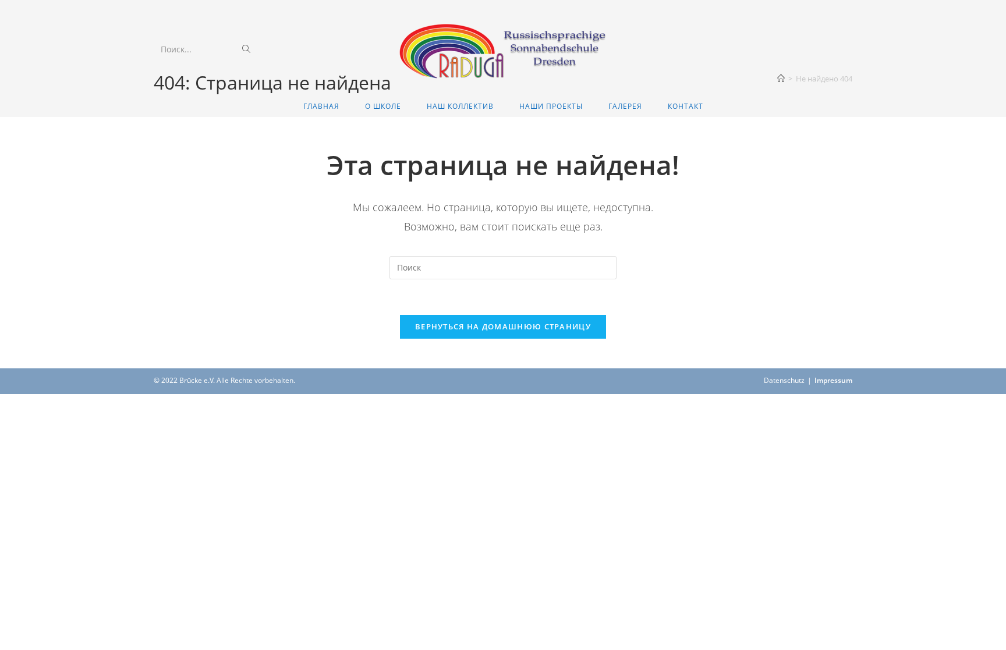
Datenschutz (784, 380)
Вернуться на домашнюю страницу (503, 326)
